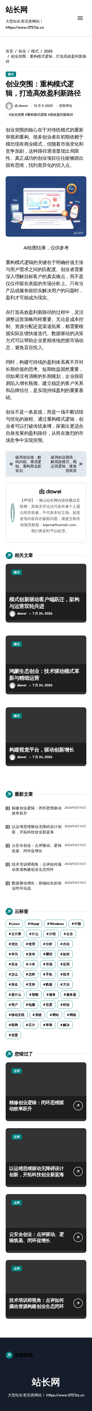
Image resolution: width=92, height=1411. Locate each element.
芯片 (32, 1025)
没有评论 (65, 106)
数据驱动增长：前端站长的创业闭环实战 (37, 886)
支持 (32, 984)
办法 (66, 944)
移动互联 (18, 1015)
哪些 (49, 954)
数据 (49, 984)
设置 (14, 1035)
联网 (14, 1025)
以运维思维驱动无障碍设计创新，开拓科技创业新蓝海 (37, 829)
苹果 (49, 1025)
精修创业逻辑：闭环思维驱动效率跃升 (37, 810)
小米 (32, 964)
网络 (73, 1015)
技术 (66, 974)
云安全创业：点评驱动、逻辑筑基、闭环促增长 (37, 848)
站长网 (17, 9)
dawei (53, 491)
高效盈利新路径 (61, 114)
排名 (14, 984)
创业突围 (17, 114)
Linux (15, 924)
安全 (14, 964)
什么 (35, 934)
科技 (66, 1005)
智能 (35, 994)
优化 (14, 944)
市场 (49, 964)
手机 (49, 974)
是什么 (16, 994)
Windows (57, 924)
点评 (17, 1071)
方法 (66, 984)
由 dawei (21, 106)
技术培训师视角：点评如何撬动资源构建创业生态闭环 (37, 867)
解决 (66, 1025)
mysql (34, 924)
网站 (55, 1015)
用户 (14, 1005)
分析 (49, 944)
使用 (32, 944)
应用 (66, 964)
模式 (11, 74)
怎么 (14, 974)
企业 (69, 934)
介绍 (52, 934)
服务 (52, 994)
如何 (66, 954)
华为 (14, 954)
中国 (77, 924)
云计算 (16, 934)
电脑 (32, 1005)
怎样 (32, 974)
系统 (38, 1015)
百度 (49, 1005)
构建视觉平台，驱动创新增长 (41, 749)
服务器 (71, 994)
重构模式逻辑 (37, 114)
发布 (32, 954)
